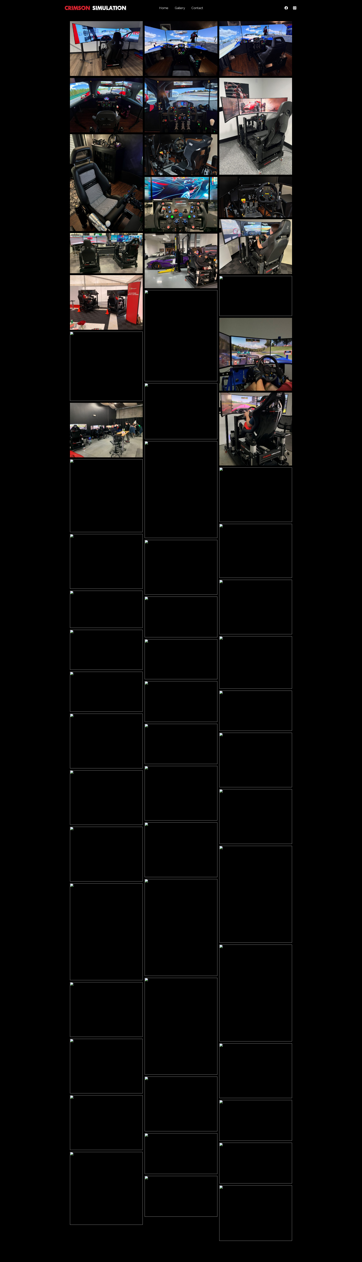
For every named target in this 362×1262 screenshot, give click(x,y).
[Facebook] (286, 8)
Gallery (180, 8)
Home (163, 8)
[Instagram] (294, 8)
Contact (197, 8)
